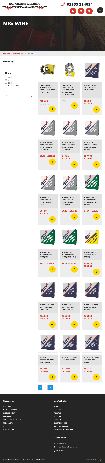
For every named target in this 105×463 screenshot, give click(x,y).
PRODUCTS (58, 420)
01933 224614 (61, 443)
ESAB (10, 77)
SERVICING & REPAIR (61, 426)
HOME (56, 406)
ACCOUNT (57, 416)
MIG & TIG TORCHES (10, 410)
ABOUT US (57, 413)
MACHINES (7, 406)
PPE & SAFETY (8, 423)
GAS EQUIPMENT (9, 413)
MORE (5, 426)
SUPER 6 (11, 83)
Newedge (98, 460)
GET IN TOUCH (59, 410)
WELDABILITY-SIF (13, 86)
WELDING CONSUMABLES (13, 53)
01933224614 (60, 451)
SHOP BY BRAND (8, 430)
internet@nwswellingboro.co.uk (67, 447)
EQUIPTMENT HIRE (60, 423)
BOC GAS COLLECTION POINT (64, 430)
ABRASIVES (7, 416)
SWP (9, 80)
